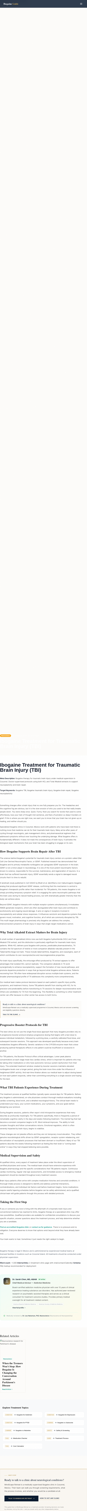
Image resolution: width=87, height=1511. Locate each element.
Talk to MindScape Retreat (20, 1498)
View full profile (18, 1308)
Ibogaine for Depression (61, 1415)
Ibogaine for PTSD (17, 1422)
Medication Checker (16, 1438)
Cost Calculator (14, 1446)
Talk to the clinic (10, 1014)
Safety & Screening (58, 1430)
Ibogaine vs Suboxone (60, 1422)
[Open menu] (81, 3)
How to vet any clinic (50, 1498)
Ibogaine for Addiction (18, 1415)
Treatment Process (58, 1438)
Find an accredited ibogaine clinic (14, 1227)
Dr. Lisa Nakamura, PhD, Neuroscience (35, 1316)
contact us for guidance (42, 1227)
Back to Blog (6, 731)
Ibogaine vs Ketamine (18, 1430)
